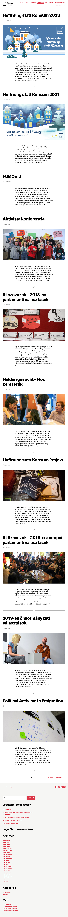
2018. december (7, 866)
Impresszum (13, 787)
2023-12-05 (7, 20)
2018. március (7, 872)
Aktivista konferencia (23, 218)
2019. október (6, 856)
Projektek (33, 2)
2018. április (6, 870)
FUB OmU (12, 176)
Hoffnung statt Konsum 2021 (31, 94)
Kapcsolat (58, 5)
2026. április (6, 840)
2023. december (7, 848)
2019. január (6, 864)
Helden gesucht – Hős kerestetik (24, 382)
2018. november (7, 868)
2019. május (6, 860)
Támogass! (40, 2)
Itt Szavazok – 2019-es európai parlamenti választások (32, 540)
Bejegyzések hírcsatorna (10, 906)
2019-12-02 (7, 706)
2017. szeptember (8, 880)
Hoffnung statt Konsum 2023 (31, 15)
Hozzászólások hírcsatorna (10, 908)
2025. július (6, 842)
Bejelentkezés (7, 904)
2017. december (7, 876)
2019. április (6, 862)
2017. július (6, 882)
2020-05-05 (7, 181)
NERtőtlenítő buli (7, 809)
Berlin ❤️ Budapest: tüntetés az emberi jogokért (16, 817)
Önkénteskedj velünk (59, 2)
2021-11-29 (7, 99)
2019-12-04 (7, 304)
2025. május (6, 844)
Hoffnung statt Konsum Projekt (33, 459)
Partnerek (27, 2)
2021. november (7, 850)
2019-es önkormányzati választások (26, 620)
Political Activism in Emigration (33, 700)
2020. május (6, 852)
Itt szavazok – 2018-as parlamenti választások (25, 297)
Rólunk (21, 2)
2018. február (6, 874)
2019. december (7, 854)
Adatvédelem (6, 787)
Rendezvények (49, 2)
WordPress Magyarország (10, 910)
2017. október (6, 878)
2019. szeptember (8, 858)
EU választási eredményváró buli (12, 820)
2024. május (6, 846)
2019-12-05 (7, 224)
